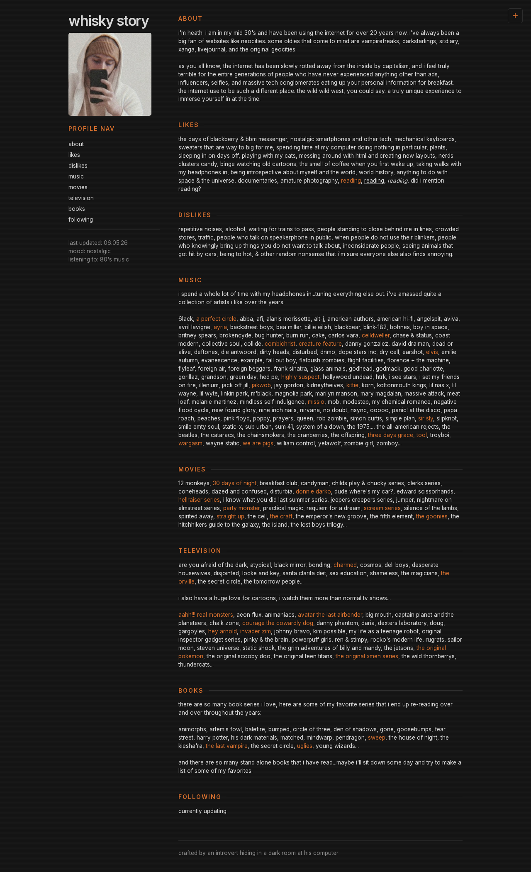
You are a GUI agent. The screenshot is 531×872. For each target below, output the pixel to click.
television (81, 198)
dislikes (78, 165)
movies (78, 187)
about (76, 144)
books (76, 208)
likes (74, 154)
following (80, 219)
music (76, 176)
